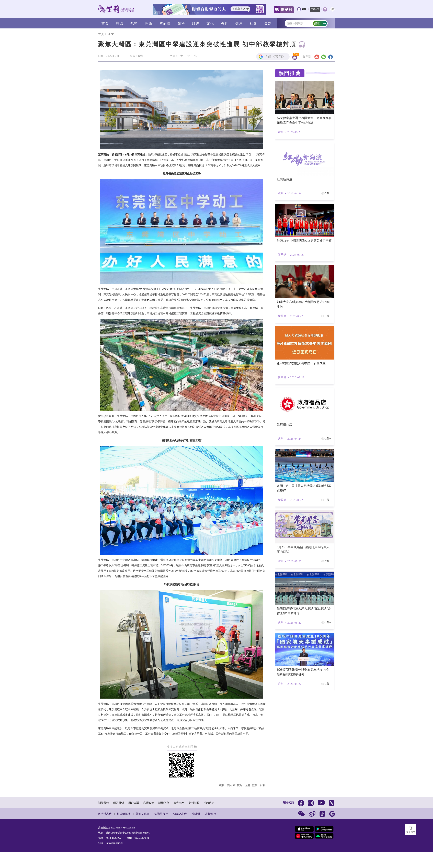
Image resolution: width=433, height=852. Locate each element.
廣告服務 (178, 802)
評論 (148, 23)
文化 (210, 23)
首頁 (105, 23)
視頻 (134, 23)
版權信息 (163, 802)
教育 (224, 23)
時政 (119, 23)
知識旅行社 (161, 813)
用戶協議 (133, 802)
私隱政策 (148, 802)
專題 (268, 23)
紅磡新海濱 (123, 813)
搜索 (317, 23)
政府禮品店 (105, 813)
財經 (195, 23)
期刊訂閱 (193, 802)
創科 (181, 23)
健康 (239, 23)
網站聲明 (118, 802)
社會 (253, 23)
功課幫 (196, 813)
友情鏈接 (210, 813)
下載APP (315, 9)
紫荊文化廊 (142, 813)
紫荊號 (164, 23)
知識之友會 (180, 813)
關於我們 (103, 802)
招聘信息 (208, 802)
